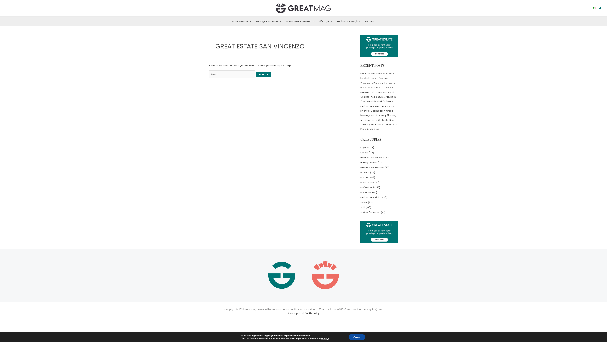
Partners (370, 21)
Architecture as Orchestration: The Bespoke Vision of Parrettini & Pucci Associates (378, 125)
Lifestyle (324, 21)
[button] (600, 8)
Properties (365, 192)
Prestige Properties (267, 21)
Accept (356, 337)
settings (325, 338)
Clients (364, 152)
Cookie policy (312, 313)
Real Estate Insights (348, 21)
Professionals (367, 187)
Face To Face (240, 21)
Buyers (364, 147)
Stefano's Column (370, 212)
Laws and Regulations (372, 167)
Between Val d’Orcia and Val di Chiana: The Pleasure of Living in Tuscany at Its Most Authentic (378, 97)
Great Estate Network (299, 21)
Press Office (367, 182)
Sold (362, 207)
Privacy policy (295, 313)
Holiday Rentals (368, 162)
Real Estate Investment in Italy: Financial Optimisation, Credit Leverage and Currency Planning (378, 111)
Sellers (363, 202)
